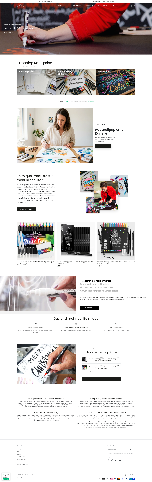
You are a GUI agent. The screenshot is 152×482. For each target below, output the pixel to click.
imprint (19, 454)
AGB (18, 451)
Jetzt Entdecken (102, 146)
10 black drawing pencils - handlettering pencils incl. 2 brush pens (102, 359)
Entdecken (89, 308)
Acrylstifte (87, 403)
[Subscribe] (130, 449)
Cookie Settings (21, 459)
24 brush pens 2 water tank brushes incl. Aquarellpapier (102, 367)
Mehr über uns (26, 209)
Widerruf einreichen (22, 464)
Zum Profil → (91, 101)
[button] (127, 6)
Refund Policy (21, 457)
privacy (19, 449)
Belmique (22, 474)
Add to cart (101, 379)
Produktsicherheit (22, 462)
